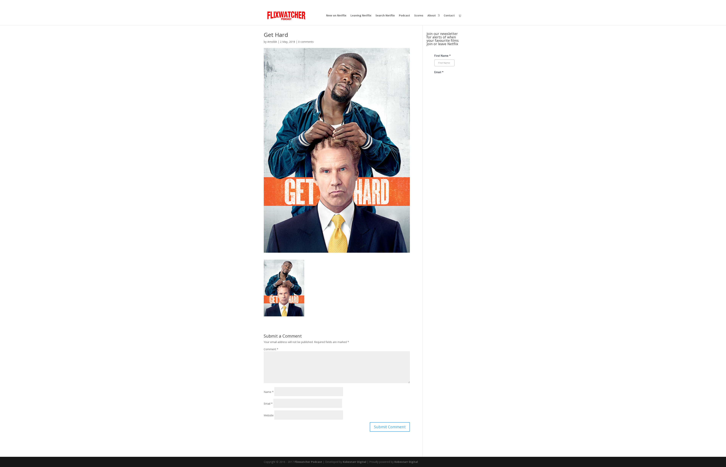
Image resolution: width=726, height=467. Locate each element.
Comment (271, 349)
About (431, 15)
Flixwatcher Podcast (308, 462)
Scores (418, 15)
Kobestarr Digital (354, 462)
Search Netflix (385, 15)
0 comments (306, 41)
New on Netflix (336, 15)
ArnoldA (272, 41)
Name (269, 392)
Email (268, 403)
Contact (449, 15)
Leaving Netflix (361, 15)
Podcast (404, 15)
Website (269, 415)
